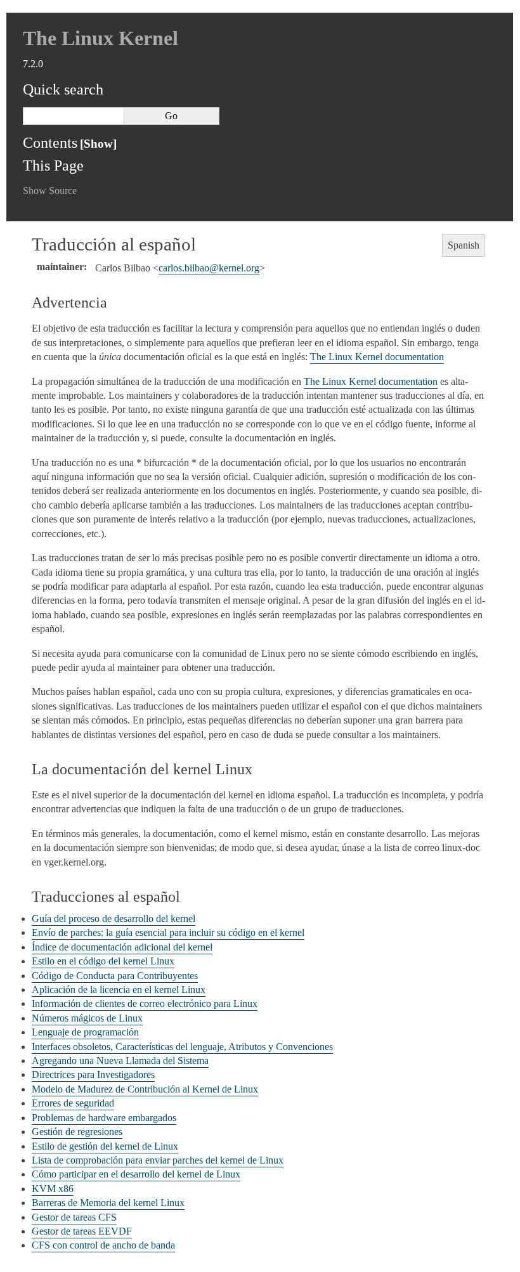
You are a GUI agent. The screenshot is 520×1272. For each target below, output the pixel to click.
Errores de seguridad (73, 1103)
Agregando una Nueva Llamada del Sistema (120, 1060)
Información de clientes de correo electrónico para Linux (144, 1003)
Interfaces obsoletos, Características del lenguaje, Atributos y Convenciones (182, 1046)
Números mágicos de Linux (87, 1018)
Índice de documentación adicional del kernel (122, 947)
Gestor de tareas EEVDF (82, 1231)
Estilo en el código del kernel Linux (103, 961)
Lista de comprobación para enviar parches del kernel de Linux (157, 1160)
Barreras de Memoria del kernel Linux (108, 1202)
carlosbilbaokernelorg (209, 268)
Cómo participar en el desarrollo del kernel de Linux (136, 1174)
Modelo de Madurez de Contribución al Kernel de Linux (145, 1089)
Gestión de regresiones (77, 1131)
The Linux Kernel (100, 38)
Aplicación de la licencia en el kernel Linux (118, 989)
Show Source (50, 190)
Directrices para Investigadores (93, 1074)
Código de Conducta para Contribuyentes (115, 975)
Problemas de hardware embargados (104, 1117)
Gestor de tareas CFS (74, 1217)
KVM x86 (53, 1188)
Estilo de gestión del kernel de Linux (105, 1146)
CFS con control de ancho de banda (103, 1245)
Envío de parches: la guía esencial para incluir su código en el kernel (168, 932)
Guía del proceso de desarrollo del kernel (113, 918)
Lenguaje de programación (85, 1032)
